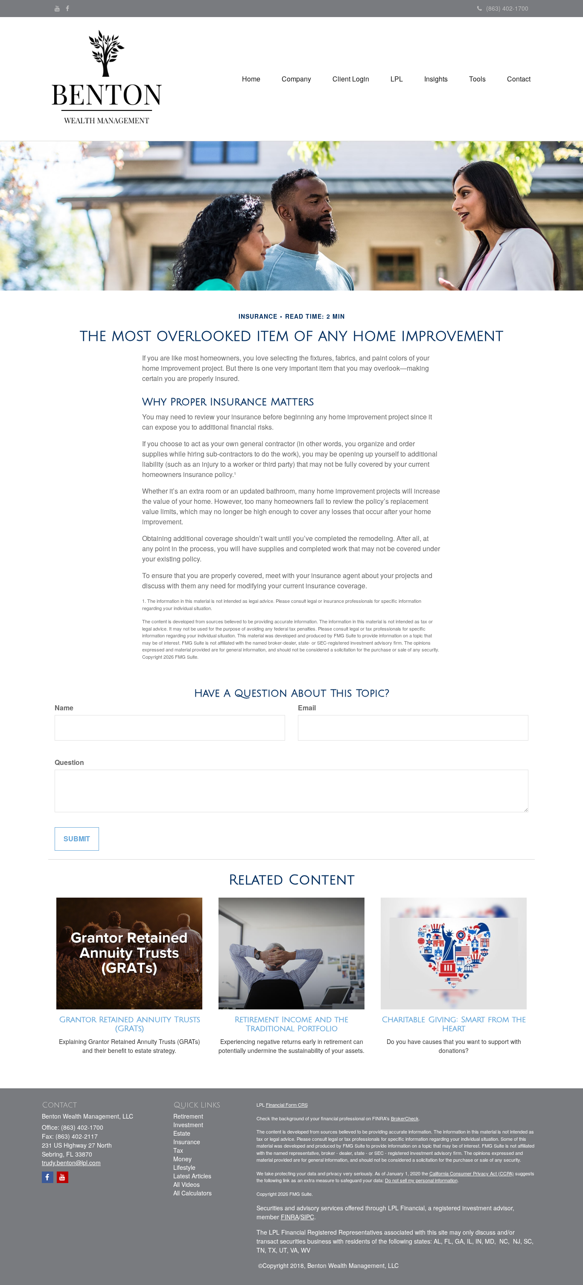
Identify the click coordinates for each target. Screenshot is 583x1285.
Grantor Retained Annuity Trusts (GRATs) (129, 1024)
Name (64, 707)
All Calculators (192, 1193)
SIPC (307, 1216)
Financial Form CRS (287, 1104)
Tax (178, 1150)
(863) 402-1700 (507, 8)
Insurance (186, 1141)
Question (69, 762)
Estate (181, 1133)
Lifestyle (184, 1167)
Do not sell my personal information (421, 1180)
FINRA (290, 1216)
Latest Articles (192, 1176)
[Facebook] (67, 8)
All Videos (186, 1184)
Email (307, 707)
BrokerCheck (405, 1118)
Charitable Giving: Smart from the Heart (454, 1024)
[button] (296, 79)
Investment (188, 1124)
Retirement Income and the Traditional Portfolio (291, 1024)
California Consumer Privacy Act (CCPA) (471, 1173)
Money (182, 1158)
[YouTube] (57, 8)
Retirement (188, 1116)
